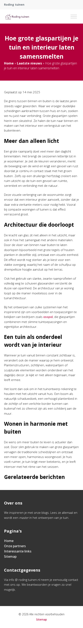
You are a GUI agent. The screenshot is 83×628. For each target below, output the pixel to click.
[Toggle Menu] (74, 16)
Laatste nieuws (29, 63)
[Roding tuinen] (17, 16)
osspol (48, 317)
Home (9, 63)
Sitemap (10, 556)
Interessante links (17, 551)
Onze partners (15, 546)
